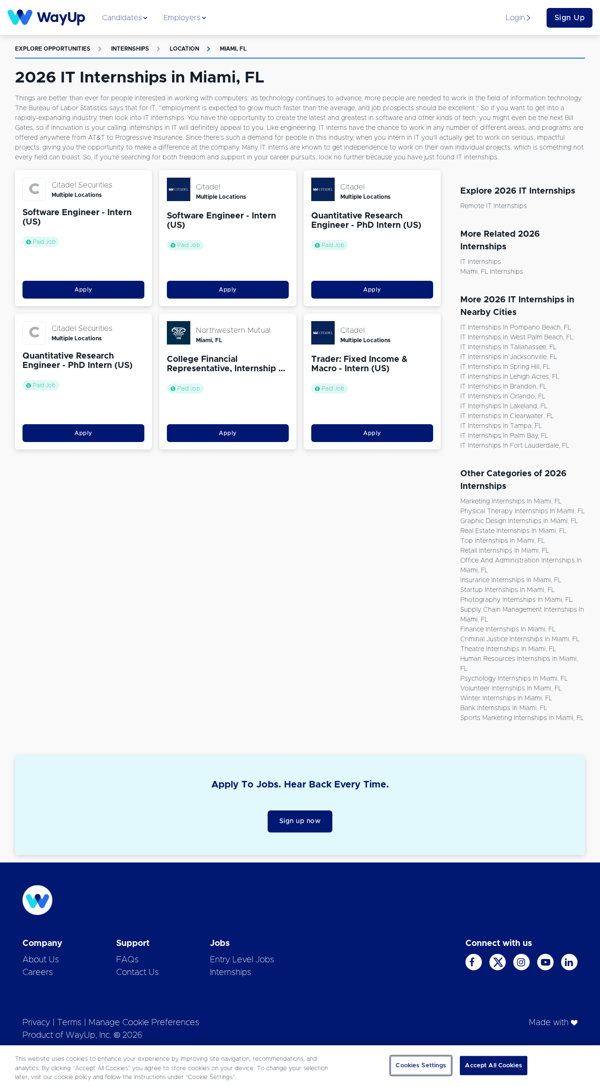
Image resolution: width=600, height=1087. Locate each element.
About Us (40, 960)
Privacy (36, 1023)
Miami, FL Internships (491, 272)
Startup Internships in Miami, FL (507, 590)
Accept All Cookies (493, 1065)
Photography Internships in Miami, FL (516, 600)
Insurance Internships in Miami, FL (510, 580)
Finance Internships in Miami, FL (507, 629)
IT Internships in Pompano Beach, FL (515, 327)
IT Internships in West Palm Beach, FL (516, 337)
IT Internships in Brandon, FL (503, 386)
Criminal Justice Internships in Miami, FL (519, 639)
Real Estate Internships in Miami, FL (513, 531)
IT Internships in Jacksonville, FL (508, 357)
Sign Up (570, 18)
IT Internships (480, 262)
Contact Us (137, 972)
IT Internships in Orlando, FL (502, 396)
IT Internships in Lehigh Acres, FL (509, 377)
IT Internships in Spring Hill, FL (505, 367)
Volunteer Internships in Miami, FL (511, 688)
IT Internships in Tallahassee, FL (508, 347)
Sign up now (300, 821)
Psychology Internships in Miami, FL (514, 678)
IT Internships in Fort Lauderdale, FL (514, 445)
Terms (69, 1023)
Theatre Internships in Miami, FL (508, 649)
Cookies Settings (421, 1065)
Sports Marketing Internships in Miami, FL (522, 718)
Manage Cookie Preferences (144, 1023)
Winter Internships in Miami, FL (506, 698)
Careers (37, 972)
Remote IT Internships (493, 206)
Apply (83, 289)
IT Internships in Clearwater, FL (507, 416)
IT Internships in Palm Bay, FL (504, 436)
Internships (130, 49)
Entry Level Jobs (242, 960)
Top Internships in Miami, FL (502, 541)
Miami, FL (233, 49)
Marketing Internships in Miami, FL (511, 501)
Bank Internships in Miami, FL (503, 708)
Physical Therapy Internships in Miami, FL (522, 511)
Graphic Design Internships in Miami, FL (519, 521)
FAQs (127, 960)
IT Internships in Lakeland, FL (504, 406)
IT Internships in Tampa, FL (501, 426)
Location (184, 49)
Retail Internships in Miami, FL (504, 550)
